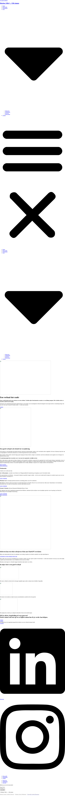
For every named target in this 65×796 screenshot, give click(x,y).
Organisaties (5, 8)
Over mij (7, 113)
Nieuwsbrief (7, 114)
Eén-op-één (5, 7)
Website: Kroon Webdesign (20, 794)
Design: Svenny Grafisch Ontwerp (7, 794)
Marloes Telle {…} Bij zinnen (9, 3)
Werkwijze (7, 110)
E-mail (1, 788)
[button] (32, 182)
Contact (4, 115)
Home (4, 5)
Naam (1, 787)
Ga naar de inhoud (3, 0)
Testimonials (7, 112)
